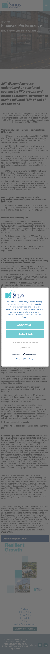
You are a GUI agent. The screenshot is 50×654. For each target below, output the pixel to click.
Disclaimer (19, 359)
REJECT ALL (25, 334)
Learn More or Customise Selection (25, 345)
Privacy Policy (28, 359)
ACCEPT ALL (25, 325)
